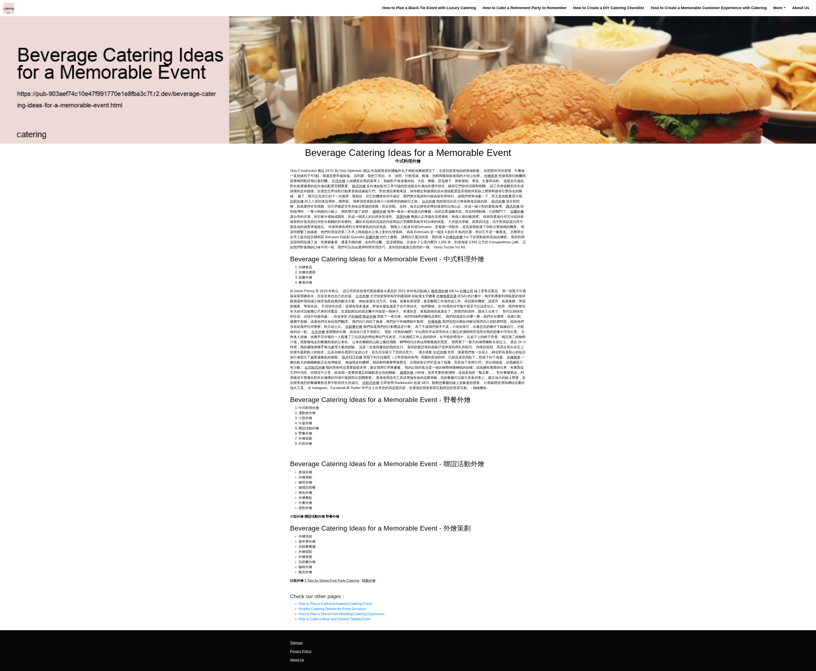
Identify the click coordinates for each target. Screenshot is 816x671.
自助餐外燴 (353, 326)
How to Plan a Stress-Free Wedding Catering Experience (342, 614)
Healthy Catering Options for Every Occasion (332, 609)
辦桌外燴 (369, 316)
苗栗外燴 (403, 216)
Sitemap (296, 643)
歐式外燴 (359, 186)
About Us (800, 8)
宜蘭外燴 (517, 211)
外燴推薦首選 (446, 296)
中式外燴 (338, 181)
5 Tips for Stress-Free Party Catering (332, 580)
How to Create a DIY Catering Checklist (608, 8)
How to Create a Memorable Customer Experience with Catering (709, 8)
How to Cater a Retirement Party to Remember (525, 8)
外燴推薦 (434, 321)
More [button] (777, 8)
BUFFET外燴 (352, 357)
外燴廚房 (491, 176)
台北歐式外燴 (315, 367)
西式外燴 (513, 206)
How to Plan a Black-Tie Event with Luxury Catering (429, 8)
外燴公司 (466, 291)
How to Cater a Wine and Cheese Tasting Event (334, 619)
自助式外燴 (370, 383)
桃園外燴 (368, 580)
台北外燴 (428, 201)
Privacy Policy (301, 651)
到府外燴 (297, 201)
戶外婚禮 (355, 316)
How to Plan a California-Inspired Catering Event (335, 604)
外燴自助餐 (454, 237)
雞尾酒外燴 (439, 291)
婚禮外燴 (379, 211)
